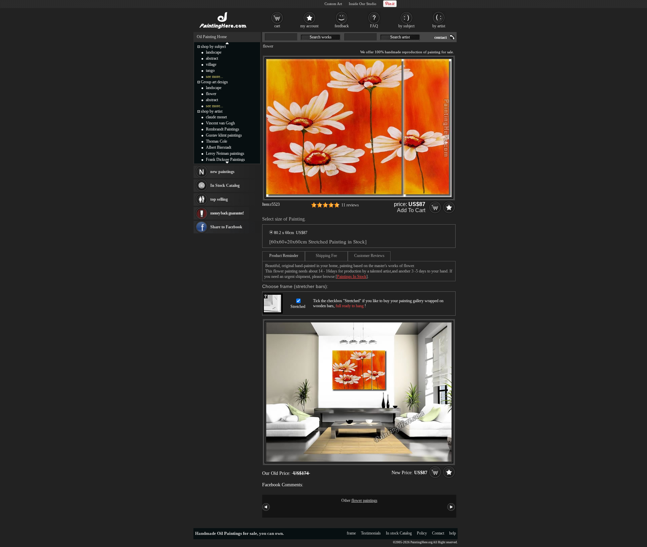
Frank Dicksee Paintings (225, 159)
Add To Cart (411, 210)
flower (268, 46)
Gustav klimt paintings (224, 135)
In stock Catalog (399, 533)
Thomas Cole (216, 141)
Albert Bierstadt (218, 147)
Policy (422, 533)
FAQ (374, 26)
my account (309, 26)
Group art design (214, 82)
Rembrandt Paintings (222, 129)
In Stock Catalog (225, 185)
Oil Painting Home (212, 36)
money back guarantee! (227, 213)
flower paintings (364, 500)
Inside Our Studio (362, 4)
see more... (214, 76)
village (211, 64)
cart (277, 26)
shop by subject (213, 46)
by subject (406, 26)
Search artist (400, 37)
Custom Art (333, 4)
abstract (212, 58)
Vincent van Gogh (220, 123)
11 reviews (350, 205)
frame (351, 533)
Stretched (297, 306)
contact (440, 37)
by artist (438, 26)
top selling (219, 199)
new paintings (222, 171)
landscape (213, 52)
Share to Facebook (226, 227)
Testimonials (371, 533)
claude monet (216, 117)
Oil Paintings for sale (237, 533)
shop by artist (211, 111)
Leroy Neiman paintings (225, 153)
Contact (438, 533)
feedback (342, 26)
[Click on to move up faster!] (227, 42)
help (452, 533)
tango (210, 70)
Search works (321, 37)
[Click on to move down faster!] (227, 162)
